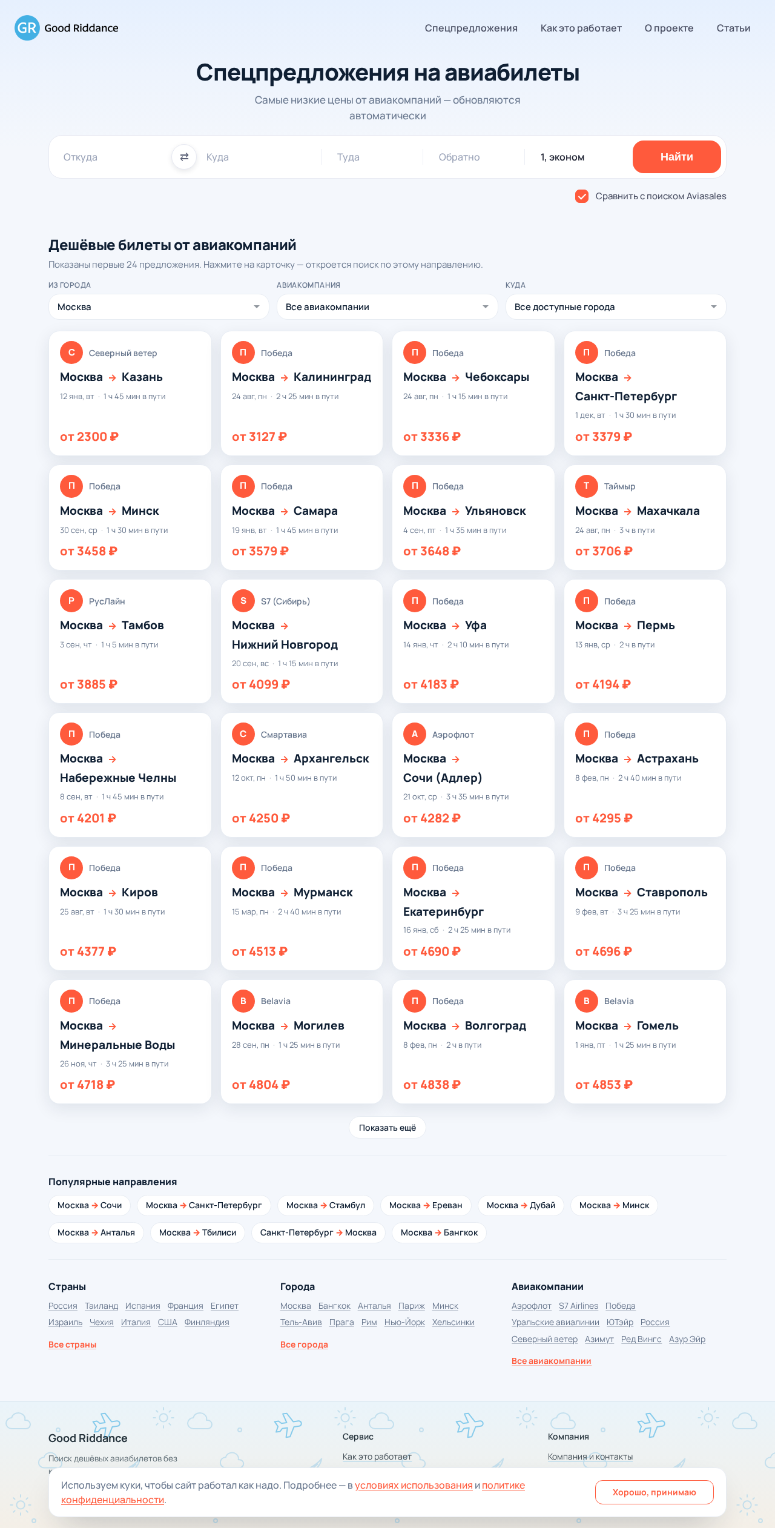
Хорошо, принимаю (654, 1492)
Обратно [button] (459, 157)
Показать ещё (387, 1127)
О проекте (669, 28)
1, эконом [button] (562, 157)
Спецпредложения (471, 28)
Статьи (734, 28)
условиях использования (414, 1485)
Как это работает (581, 28)
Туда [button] (348, 157)
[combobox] (113, 157)
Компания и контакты (590, 1456)
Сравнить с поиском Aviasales (661, 196)
